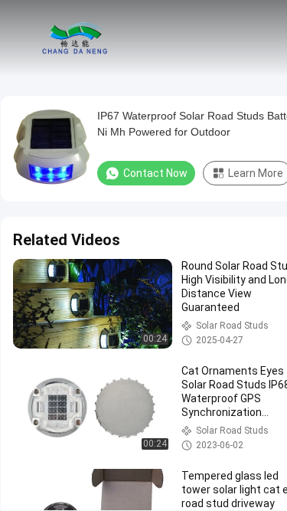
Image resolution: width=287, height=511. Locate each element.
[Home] (75, 38)
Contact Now (155, 173)
